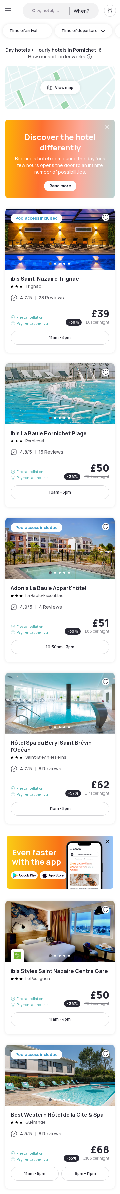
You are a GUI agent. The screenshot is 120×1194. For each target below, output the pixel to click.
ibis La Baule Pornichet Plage (60, 435)
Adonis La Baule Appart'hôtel (60, 590)
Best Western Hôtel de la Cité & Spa (60, 1117)
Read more (60, 186)
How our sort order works (56, 56)
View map (64, 87)
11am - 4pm (60, 337)
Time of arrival (23, 30)
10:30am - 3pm (60, 647)
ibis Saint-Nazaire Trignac (60, 281)
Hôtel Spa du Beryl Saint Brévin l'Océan (60, 748)
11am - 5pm (60, 808)
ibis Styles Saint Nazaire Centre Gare (60, 967)
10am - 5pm (60, 492)
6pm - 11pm (85, 1173)
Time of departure (79, 30)
